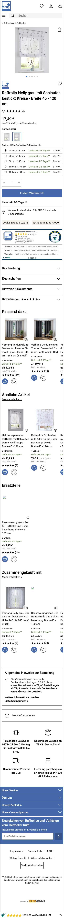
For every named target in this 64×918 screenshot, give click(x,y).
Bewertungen (21, 299)
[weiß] (6, 136)
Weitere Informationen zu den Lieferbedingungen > (22, 699)
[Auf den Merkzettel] (59, 84)
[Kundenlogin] (51, 6)
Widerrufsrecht (18, 858)
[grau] (17, 136)
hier (36, 883)
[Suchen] (13, 15)
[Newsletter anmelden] (58, 836)
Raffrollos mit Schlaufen (15, 23)
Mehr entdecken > (12, 399)
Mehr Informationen (23, 715)
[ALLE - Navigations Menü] (4, 15)
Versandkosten (29, 123)
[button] (59, 30)
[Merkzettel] (42, 6)
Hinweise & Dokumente (17, 289)
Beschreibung (11, 268)
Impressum (16, 851)
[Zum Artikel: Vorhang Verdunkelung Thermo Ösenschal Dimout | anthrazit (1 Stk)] (45, 329)
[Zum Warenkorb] (60, 6)
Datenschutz (35, 851)
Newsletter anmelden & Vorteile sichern (24, 829)
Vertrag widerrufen (32, 865)
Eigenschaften (11, 278)
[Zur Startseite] (6, 6)
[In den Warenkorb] (5, 381)
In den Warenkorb (32, 193)
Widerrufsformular (41, 858)
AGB (49, 851)
